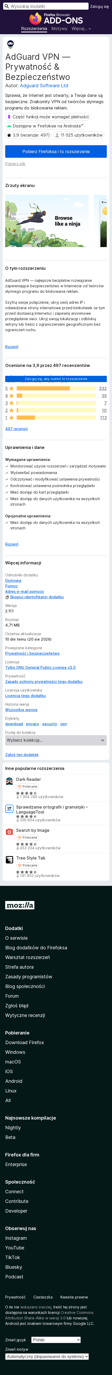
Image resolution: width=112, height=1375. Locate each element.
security (49, 724)
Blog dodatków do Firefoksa (36, 947)
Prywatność (15, 1297)
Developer (16, 1211)
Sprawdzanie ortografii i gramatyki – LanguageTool (52, 810)
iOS (9, 1071)
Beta (10, 1137)
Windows (15, 1052)
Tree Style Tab (30, 858)
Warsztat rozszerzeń (27, 957)
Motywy (59, 28)
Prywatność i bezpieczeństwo (32, 653)
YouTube (14, 1247)
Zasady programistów (28, 976)
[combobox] (46, 6)
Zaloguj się (99, 6)
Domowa (13, 580)
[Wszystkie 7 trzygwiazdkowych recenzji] (56, 403)
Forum (12, 996)
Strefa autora (19, 967)
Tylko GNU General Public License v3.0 (40, 667)
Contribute (16, 1201)
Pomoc (11, 586)
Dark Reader (28, 779)
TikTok (12, 1257)
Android (13, 1081)
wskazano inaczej (35, 1307)
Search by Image (32, 830)
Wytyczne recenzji (25, 1015)
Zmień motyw (16, 1349)
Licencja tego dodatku (25, 695)
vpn (63, 724)
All (8, 1100)
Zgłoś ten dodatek (22, 754)
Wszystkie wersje (21, 709)
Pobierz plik (15, 163)
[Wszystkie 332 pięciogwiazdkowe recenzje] (56, 388)
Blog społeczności (25, 986)
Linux (11, 1090)
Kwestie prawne (74, 1297)
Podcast (14, 1276)
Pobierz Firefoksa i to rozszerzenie (56, 151)
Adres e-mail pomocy (24, 591)
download (14, 724)
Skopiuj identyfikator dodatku (37, 597)
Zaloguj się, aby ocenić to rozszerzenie (56, 379)
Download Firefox (24, 1042)
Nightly (13, 1127)
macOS (13, 1061)
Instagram (16, 1238)
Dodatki (14, 928)
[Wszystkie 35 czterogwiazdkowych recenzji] (56, 396)
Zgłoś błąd (16, 1005)
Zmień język (15, 1340)
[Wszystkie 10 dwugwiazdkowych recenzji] (56, 410)
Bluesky (13, 1267)
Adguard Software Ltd (44, 85)
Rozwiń (11, 346)
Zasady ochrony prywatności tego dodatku (44, 681)
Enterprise (16, 1164)
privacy (32, 724)
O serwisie (16, 938)
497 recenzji (16, 428)
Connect (14, 1191)
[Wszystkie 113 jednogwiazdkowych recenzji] (56, 418)
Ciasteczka (43, 1297)
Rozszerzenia (34, 28)
